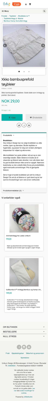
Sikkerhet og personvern (35, 353)
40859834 (11, 365)
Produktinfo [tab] (7, 135)
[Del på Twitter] (19, 125)
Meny (6, 11)
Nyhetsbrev (25, 357)
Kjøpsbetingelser (18, 353)
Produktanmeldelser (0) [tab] (12, 191)
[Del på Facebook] (24, 125)
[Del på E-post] (29, 125)
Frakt (8, 353)
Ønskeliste (37, 117)
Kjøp (13, 117)
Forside (4, 16)
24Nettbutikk (28, 397)
